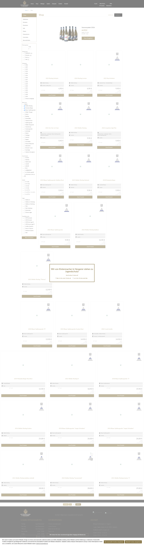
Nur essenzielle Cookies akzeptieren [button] (114, 541)
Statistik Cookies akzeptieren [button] (133, 541)
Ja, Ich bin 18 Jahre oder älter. (81, 278)
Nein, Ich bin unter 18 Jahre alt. (64, 278)
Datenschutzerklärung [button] (42, 543)
